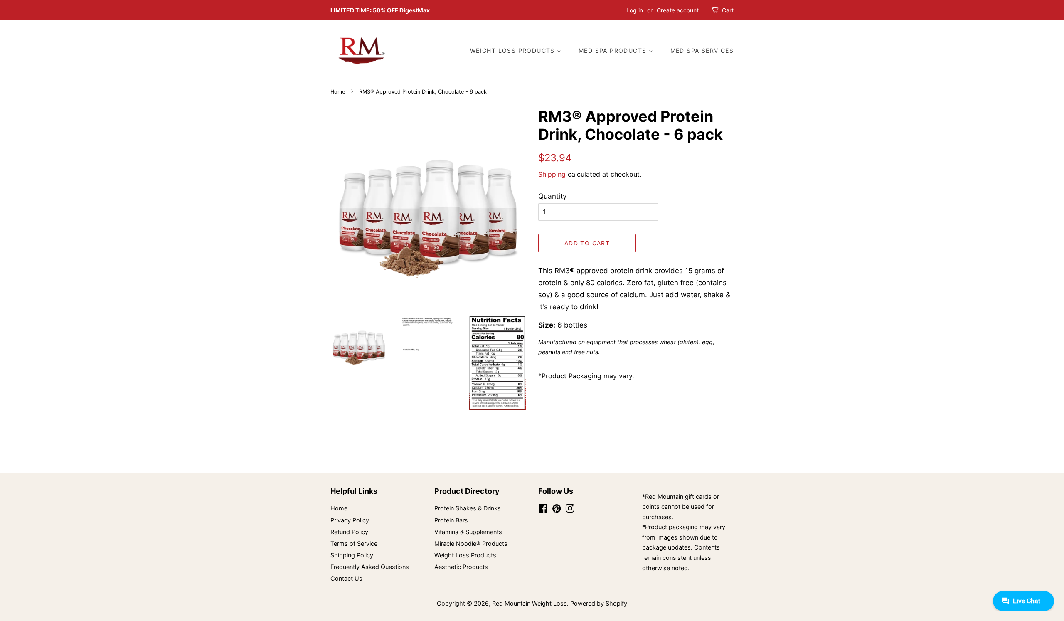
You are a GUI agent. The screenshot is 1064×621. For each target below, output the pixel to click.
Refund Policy (349, 531)
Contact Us (346, 578)
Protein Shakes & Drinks (467, 508)
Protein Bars (451, 520)
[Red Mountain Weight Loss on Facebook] (543, 509)
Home (337, 92)
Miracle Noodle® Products (470, 543)
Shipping (552, 174)
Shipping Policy (351, 555)
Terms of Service (353, 543)
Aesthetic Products (461, 566)
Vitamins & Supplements (468, 531)
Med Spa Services (702, 50)
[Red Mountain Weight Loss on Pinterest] (556, 509)
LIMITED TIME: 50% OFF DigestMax (380, 10)
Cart (728, 10)
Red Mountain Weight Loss (529, 603)
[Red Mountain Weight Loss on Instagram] (569, 509)
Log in (634, 10)
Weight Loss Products (513, 50)
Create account (678, 10)
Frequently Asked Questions (369, 566)
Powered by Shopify (598, 603)
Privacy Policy (349, 520)
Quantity (552, 196)
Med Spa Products (614, 50)
